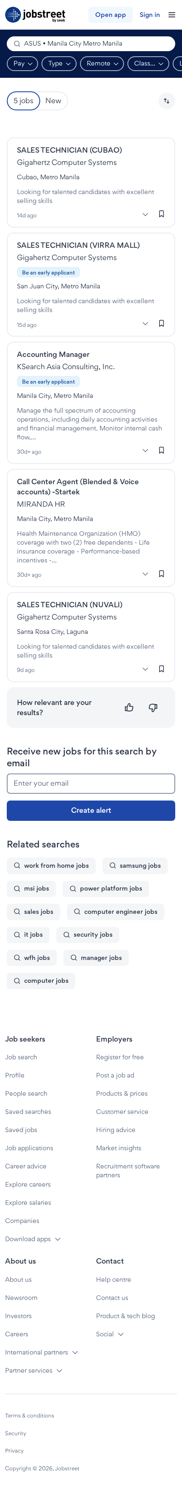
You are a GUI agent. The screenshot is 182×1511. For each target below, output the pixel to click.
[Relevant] (129, 707)
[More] (145, 214)
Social (105, 1334)
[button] (166, 101)
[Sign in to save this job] (161, 214)
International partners (36, 1352)
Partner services (28, 1370)
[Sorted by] (166, 101)
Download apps (28, 1239)
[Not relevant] (153, 707)
